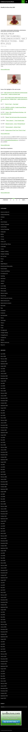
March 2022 (3, 444)
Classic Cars (3, 241)
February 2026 (4, 358)
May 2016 (3, 617)
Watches (2, 340)
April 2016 (3, 619)
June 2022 (3, 437)
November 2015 (4, 631)
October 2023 (4, 403)
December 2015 (4, 629)
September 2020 (4, 489)
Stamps (2, 317)
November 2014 (4, 661)
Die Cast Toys (3, 256)
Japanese (2, 281)
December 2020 (4, 481)
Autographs (3, 231)
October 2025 (4, 361)
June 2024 (3, 385)
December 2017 (4, 570)
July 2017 (3, 582)
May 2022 (3, 440)
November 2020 (4, 484)
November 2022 (4, 427)
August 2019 (3, 521)
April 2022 (3, 442)
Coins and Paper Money (6, 244)
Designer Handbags (5, 253)
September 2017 (4, 577)
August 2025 (3, 366)
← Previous (5, 199)
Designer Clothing (4, 251)
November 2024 (4, 376)
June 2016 (3, 614)
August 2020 (3, 491)
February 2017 (4, 594)
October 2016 (4, 604)
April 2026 (3, 353)
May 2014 (3, 676)
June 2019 (3, 526)
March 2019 (3, 533)
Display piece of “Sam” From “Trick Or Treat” (15, 130)
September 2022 (4, 432)
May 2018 (3, 558)
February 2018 (4, 565)
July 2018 (3, 553)
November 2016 (4, 602)
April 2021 (3, 471)
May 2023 (3, 412)
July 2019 (3, 523)
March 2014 (3, 681)
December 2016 (4, 599)
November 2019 (4, 513)
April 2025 (3, 371)
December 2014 (4, 658)
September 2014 (4, 666)
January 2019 (3, 538)
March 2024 (3, 390)
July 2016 (3, 612)
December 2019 (4, 511)
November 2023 (4, 400)
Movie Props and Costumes (13, 31)
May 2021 (3, 469)
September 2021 (4, 459)
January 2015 (3, 656)
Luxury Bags (3, 285)
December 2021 (4, 452)
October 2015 (4, 634)
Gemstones (3, 278)
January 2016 (3, 626)
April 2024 (3, 388)
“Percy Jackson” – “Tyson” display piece (15, 120)
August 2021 (3, 462)
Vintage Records (4, 335)
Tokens (2, 325)
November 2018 (4, 543)
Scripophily (3, 310)
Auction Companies (5, 224)
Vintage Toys (3, 337)
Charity (2, 236)
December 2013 (4, 688)
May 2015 (3, 646)
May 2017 (3, 587)
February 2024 (4, 393)
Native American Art (5, 300)
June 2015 (3, 644)
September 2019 (4, 518)
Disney (2, 258)
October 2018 (4, 545)
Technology (3, 320)
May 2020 (3, 499)
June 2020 (3, 496)
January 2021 (3, 479)
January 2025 (3, 373)
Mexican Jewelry (4, 293)
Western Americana (5, 342)
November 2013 (4, 690)
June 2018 (3, 555)
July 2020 (3, 494)
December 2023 (4, 398)
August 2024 (3, 380)
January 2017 (3, 597)
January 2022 (3, 449)
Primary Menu (26, 1)
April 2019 (3, 531)
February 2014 (4, 683)
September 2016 (4, 607)
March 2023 (3, 417)
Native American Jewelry (6, 303)
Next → (24, 199)
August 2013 (3, 698)
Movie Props (3, 31)
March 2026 (3, 356)
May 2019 (3, 528)
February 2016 (4, 624)
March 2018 (3, 563)
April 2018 (3, 560)
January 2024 (3, 395)
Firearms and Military (5, 271)
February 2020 (4, 506)
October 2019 (4, 516)
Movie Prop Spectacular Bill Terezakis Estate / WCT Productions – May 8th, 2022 (14, 38)
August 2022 (3, 435)
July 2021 (3, 464)
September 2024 (4, 378)
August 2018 (3, 550)
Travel (2, 327)
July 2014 (3, 671)
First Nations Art (4, 273)
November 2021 (4, 454)
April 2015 (3, 649)
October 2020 (4, 486)
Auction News (4, 226)
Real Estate (3, 305)
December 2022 (4, 425)
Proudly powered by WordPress (6, 730)
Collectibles (3, 30)
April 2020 (3, 501)
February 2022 (4, 447)
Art (1, 219)
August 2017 (3, 580)
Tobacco (2, 322)
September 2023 (4, 405)
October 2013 (4, 693)
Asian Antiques (4, 221)
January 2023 (3, 422)
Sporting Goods (4, 315)
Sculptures (3, 312)
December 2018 (4, 540)
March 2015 (3, 651)
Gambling (3, 276)
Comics (2, 249)
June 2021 (3, 467)
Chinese (2, 239)
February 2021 (4, 476)
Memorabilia (23, 30)
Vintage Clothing (4, 332)
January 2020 (3, 508)
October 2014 (4, 663)
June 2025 (3, 368)
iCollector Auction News (7, 1)
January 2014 (3, 685)
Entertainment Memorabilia (13, 30)
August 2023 (3, 408)
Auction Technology (5, 229)
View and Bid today (5, 69)
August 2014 (3, 668)
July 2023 (3, 410)
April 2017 (3, 590)
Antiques (2, 217)
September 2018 (4, 548)
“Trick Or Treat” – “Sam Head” (11, 104)
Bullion (2, 234)
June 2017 (3, 585)
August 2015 (3, 639)
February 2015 (4, 654)
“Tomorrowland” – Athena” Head (13, 127)
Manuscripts (3, 288)
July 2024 (3, 383)
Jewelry (2, 283)
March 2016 (3, 622)
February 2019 (4, 535)
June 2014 (3, 673)
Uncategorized (4, 330)
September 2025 (4, 363)
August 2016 (3, 609)
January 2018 (3, 567)
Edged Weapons (4, 263)
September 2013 (4, 695)
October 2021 (4, 457)
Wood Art (3, 344)
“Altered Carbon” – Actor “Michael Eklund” (15, 123)
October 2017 (4, 575)
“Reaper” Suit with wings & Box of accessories (15, 117)
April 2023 (3, 415)
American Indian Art (5, 212)
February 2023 (4, 420)
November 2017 (4, 572)
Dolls (2, 261)
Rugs (2, 308)
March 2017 (3, 592)
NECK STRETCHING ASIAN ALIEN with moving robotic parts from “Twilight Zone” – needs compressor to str (14, 99)
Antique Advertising (5, 214)
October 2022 (4, 430)
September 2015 (4, 636)
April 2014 (3, 678)
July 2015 (3, 641)
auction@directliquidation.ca (11, 140)
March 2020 (3, 503)
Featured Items (4, 268)
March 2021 (3, 474)
